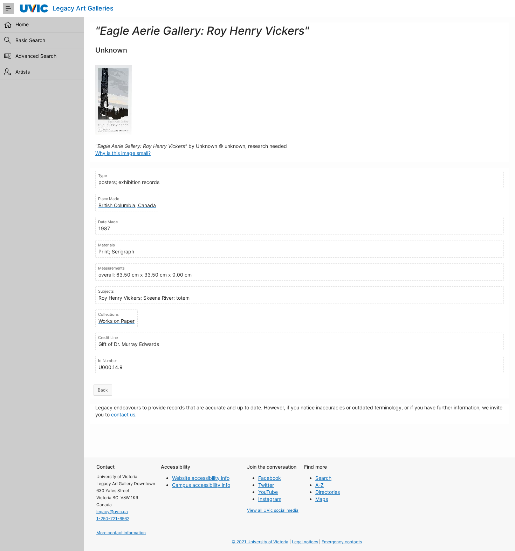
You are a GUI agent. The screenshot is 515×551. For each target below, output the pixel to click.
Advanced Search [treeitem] (35, 56)
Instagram (269, 499)
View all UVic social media (272, 510)
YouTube (268, 492)
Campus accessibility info (201, 485)
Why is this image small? (123, 153)
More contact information (121, 532)
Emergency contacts (342, 541)
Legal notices (305, 541)
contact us (123, 414)
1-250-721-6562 (112, 518)
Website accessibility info (200, 478)
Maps (321, 499)
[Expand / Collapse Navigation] (8, 8)
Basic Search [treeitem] (30, 40)
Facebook (269, 478)
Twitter (266, 485)
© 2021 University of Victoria (260, 541)
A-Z (319, 485)
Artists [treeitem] (22, 72)
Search (323, 478)
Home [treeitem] (22, 24)
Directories (327, 492)
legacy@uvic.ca (112, 511)
